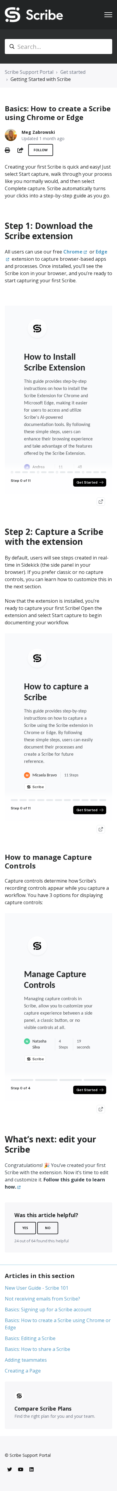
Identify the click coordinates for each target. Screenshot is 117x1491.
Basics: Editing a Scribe (30, 1338)
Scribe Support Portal (29, 72)
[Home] (34, 14)
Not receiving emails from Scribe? (42, 1298)
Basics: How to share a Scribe (37, 1349)
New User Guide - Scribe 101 (36, 1288)
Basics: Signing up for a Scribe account (48, 1309)
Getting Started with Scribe (40, 79)
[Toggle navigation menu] (108, 15)
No (47, 1228)
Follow (41, 150)
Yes (25, 1228)
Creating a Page (23, 1370)
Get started (73, 72)
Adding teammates (26, 1360)
